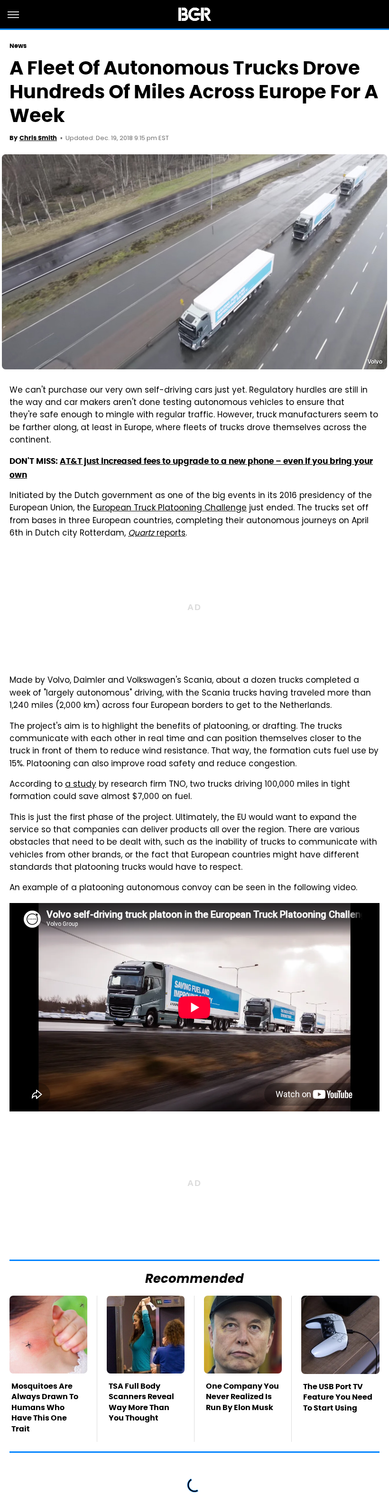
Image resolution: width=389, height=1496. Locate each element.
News (18, 46)
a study (80, 784)
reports (156, 533)
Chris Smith (38, 138)
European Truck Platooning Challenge (170, 508)
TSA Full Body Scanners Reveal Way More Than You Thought (141, 1402)
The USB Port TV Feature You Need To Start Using (337, 1397)
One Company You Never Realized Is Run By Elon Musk (242, 1396)
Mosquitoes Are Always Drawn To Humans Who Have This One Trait (44, 1407)
